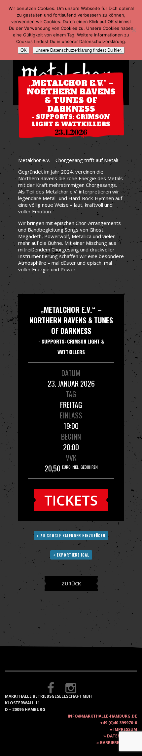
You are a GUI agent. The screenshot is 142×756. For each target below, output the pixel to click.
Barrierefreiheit (118, 742)
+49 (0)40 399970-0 (118, 723)
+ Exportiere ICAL (71, 555)
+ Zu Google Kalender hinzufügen (71, 535)
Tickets (71, 500)
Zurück (71, 583)
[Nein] (133, 30)
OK (23, 50)
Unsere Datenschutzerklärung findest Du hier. (78, 50)
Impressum (125, 729)
